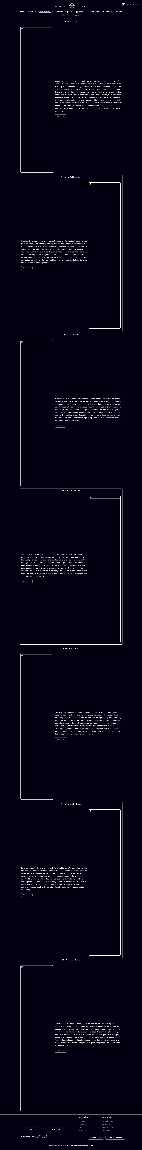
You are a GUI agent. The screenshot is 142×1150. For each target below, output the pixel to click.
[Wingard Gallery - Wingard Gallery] (71, 5)
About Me (83, 1124)
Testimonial (107, 11)
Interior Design (63, 11)
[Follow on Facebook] (2, 5)
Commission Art (107, 1127)
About (31, 11)
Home (22, 11)
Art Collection (45, 11)
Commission (93, 11)
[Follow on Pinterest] (8, 5)
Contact (118, 11)
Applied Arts (80, 11)
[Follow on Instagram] (5, 5)
